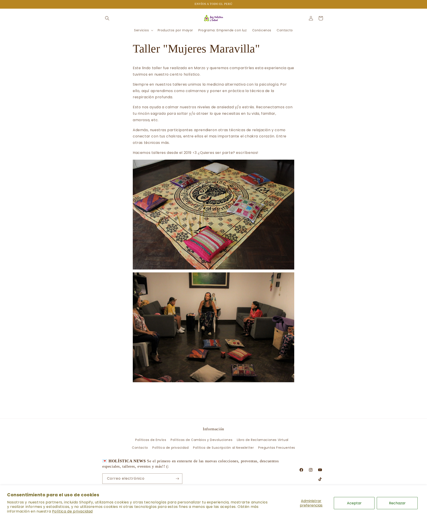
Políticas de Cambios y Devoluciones (201, 440)
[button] (107, 18)
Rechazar (397, 503)
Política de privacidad (72, 511)
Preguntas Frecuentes (276, 448)
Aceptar (354, 503)
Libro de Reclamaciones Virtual (262, 440)
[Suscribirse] (177, 478)
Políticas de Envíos (150, 440)
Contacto (140, 448)
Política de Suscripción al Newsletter (223, 448)
